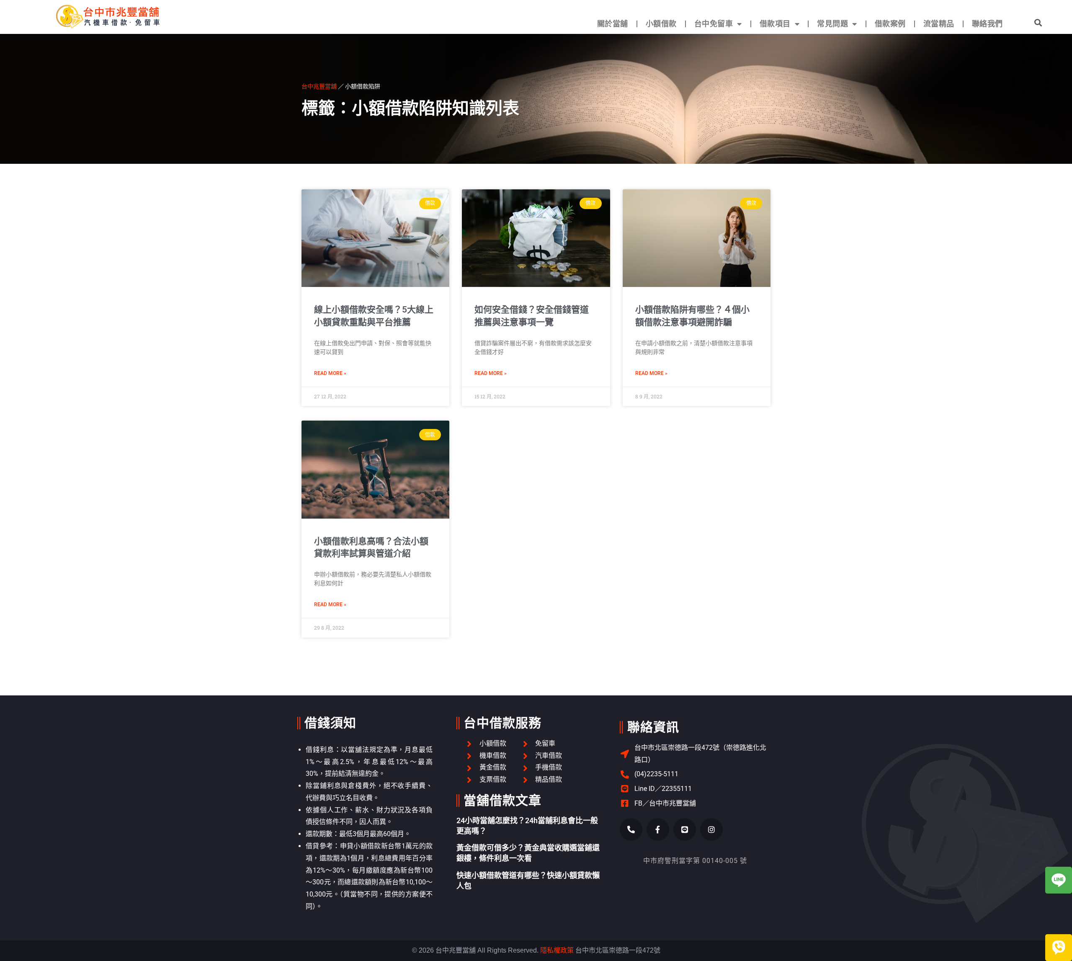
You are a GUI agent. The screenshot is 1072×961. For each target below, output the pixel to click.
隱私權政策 (557, 950)
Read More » (330, 373)
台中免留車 (713, 23)
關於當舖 (612, 23)
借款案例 (890, 23)
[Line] (684, 829)
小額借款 (661, 23)
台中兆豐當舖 (319, 86)
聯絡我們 (987, 23)
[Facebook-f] (658, 829)
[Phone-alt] (631, 829)
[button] (1038, 22)
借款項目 (775, 23)
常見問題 (832, 23)
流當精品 (938, 23)
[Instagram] (711, 829)
